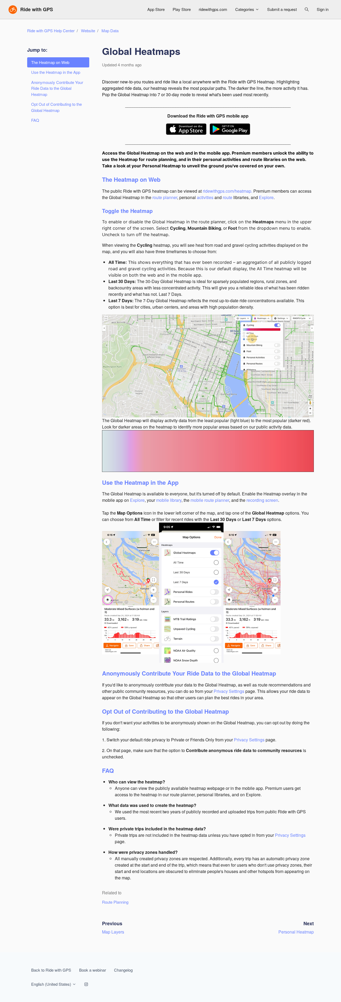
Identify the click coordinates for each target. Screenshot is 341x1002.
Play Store (182, 9)
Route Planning (115, 902)
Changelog (123, 970)
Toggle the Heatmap (127, 211)
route (227, 197)
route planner (164, 197)
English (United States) (51, 984)
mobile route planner (209, 500)
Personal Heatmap (296, 932)
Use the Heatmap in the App (140, 482)
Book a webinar (92, 970)
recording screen (262, 500)
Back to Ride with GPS (51, 970)
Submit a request (282, 9)
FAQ (108, 770)
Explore (266, 197)
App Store (156, 9)
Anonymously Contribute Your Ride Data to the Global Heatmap (189, 673)
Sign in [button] (322, 9)
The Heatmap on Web (131, 179)
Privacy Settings (229, 691)
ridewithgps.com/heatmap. (227, 191)
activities (205, 197)
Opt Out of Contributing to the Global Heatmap (165, 711)
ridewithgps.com (213, 9)
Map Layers (113, 932)
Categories (245, 9)
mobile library (168, 500)
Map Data (110, 30)
